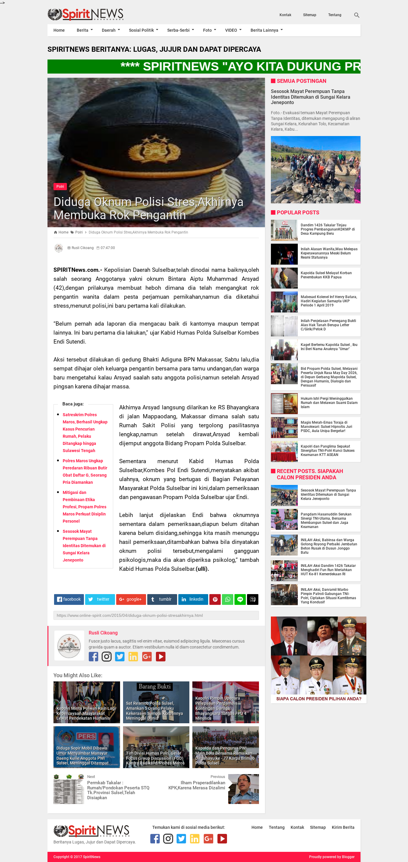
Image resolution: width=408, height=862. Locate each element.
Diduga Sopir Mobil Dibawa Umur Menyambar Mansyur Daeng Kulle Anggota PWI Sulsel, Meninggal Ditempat (82, 755)
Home (59, 30)
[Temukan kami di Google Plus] (147, 656)
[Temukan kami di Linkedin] (133, 656)
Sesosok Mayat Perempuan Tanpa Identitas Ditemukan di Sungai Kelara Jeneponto (84, 545)
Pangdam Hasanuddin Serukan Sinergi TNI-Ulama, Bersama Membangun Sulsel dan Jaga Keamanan (326, 520)
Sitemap (309, 15)
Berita (82, 30)
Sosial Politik (141, 30)
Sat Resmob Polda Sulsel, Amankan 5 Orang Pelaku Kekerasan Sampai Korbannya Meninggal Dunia (154, 711)
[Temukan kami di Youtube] (160, 656)
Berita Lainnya (264, 30)
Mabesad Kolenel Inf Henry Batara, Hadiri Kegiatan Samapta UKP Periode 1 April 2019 (329, 301)
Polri (60, 186)
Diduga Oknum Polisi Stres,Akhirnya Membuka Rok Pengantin (148, 208)
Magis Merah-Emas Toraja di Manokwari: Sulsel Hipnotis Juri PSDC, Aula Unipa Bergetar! (326, 426)
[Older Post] (250, 778)
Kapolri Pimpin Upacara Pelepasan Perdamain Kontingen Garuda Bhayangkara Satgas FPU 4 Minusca (220, 708)
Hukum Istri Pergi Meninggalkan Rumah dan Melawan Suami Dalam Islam (329, 402)
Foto (207, 30)
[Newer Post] (62, 778)
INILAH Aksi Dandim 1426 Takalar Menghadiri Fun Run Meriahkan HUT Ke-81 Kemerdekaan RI (328, 570)
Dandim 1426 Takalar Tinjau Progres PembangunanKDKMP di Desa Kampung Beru (328, 229)
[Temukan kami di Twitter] (119, 656)
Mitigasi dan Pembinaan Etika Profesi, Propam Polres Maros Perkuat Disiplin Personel (84, 507)
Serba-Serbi (178, 30)
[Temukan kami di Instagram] (107, 657)
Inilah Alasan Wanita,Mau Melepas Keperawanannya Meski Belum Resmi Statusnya (329, 253)
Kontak (285, 15)
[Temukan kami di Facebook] (93, 656)
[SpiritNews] (94, 15)
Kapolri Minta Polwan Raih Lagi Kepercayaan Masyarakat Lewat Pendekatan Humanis (86, 713)
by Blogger (346, 857)
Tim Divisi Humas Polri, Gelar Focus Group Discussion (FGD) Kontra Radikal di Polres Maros (155, 758)
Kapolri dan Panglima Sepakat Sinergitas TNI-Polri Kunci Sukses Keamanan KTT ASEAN (328, 450)
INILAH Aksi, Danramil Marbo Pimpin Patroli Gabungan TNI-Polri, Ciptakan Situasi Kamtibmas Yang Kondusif (328, 596)
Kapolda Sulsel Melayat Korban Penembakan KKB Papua (326, 275)
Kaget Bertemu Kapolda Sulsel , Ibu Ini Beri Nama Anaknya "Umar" (329, 347)
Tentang (334, 15)
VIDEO (231, 30)
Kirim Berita (343, 827)
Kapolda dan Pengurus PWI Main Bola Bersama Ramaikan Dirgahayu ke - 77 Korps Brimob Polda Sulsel (225, 755)
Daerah (109, 30)
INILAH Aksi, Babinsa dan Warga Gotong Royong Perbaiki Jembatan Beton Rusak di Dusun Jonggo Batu (329, 546)
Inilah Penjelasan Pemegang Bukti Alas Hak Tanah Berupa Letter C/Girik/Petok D (328, 325)
